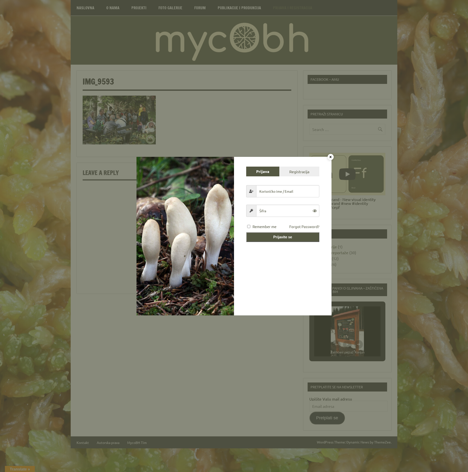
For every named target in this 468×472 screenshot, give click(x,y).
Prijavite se (282, 237)
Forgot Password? (304, 226)
